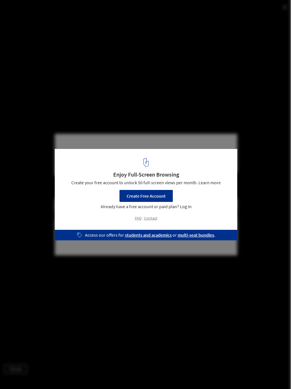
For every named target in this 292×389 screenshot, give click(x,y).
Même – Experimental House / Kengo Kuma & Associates (86, 10)
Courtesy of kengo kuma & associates (37, 20)
